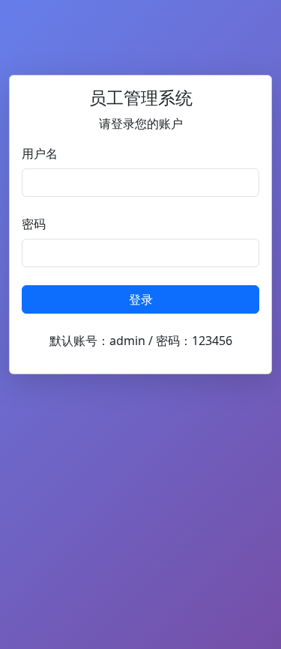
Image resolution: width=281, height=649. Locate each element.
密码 (34, 224)
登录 (141, 299)
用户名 (40, 153)
